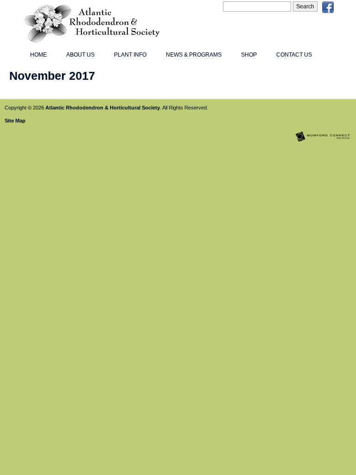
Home (38, 54)
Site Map (15, 120)
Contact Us (294, 54)
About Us (80, 54)
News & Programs (194, 54)
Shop (249, 54)
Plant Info (130, 54)
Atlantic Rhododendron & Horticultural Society (102, 107)
